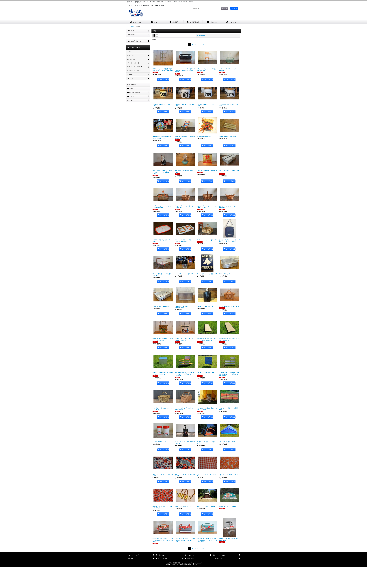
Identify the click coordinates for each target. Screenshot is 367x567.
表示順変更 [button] (202, 36)
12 (199, 44)
